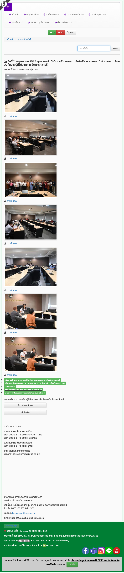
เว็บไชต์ (24, 412)
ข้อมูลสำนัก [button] (31, 14)
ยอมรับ (72, 564)
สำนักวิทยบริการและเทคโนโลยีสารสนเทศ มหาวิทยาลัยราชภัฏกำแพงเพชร (64, 536)
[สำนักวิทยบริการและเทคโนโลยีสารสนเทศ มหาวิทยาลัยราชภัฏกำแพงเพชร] (30, 93)
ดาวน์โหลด (12, 116)
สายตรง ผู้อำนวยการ (40, 22)
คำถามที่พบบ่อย (64, 22)
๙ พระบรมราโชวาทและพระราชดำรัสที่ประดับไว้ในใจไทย (25, 393)
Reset (71, 32)
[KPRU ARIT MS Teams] (93, 550)
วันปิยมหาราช (10, 386)
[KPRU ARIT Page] (85, 550)
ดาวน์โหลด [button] (16, 22)
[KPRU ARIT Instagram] (101, 550)
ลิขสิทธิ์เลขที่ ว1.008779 (17, 536)
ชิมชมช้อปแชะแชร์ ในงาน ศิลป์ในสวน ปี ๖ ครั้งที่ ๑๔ (23, 389)
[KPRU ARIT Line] (109, 550)
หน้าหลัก (15, 14)
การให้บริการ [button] (51, 14)
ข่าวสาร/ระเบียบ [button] (74, 14)
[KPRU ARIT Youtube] (116, 550)
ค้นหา (115, 48)
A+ (53, 32)
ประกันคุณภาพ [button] (97, 14)
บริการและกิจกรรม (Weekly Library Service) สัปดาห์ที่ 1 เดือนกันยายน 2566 (35, 383)
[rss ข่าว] (5, 531)
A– (61, 32)
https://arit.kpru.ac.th (23, 513)
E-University (24, 405)
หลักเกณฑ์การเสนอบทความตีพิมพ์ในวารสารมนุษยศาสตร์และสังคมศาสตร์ (32, 380)
